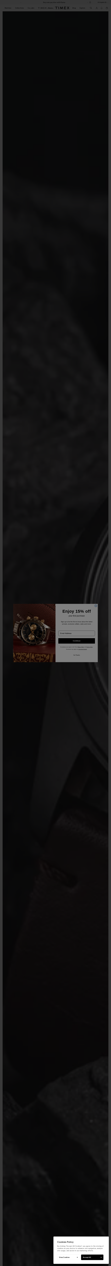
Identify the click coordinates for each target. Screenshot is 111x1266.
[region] (81, 1250)
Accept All (87, 1257)
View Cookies (64, 1257)
